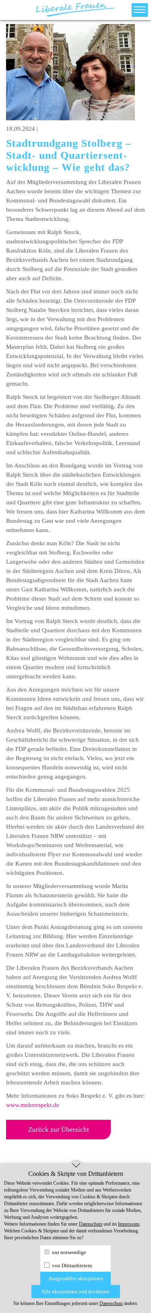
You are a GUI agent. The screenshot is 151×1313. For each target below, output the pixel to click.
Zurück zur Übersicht (58, 1129)
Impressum (128, 1224)
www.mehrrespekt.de (32, 1105)
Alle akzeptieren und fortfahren (75, 1292)
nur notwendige (68, 1252)
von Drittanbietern (71, 1265)
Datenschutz (90, 1224)
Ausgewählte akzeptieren (75, 1278)
